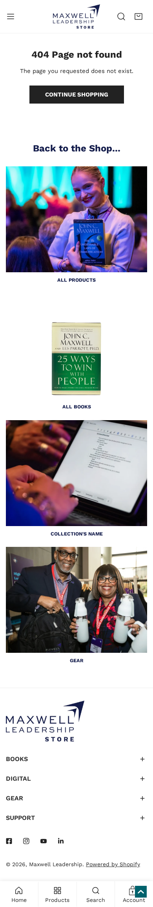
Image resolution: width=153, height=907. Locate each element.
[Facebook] (9, 841)
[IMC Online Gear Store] (76, 600)
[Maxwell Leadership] (76, 16)
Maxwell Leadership (55, 864)
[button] (138, 16)
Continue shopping (76, 94)
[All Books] (76, 346)
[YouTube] (43, 841)
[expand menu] (10, 16)
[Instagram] (26, 841)
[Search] (121, 16)
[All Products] (76, 219)
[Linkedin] (60, 841)
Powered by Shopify (113, 864)
